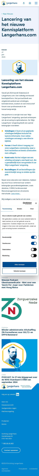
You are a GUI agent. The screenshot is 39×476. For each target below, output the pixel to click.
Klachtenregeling (8, 411)
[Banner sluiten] (36, 203)
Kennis (4, 424)
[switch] (34, 243)
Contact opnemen (11, 450)
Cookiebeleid (33, 469)
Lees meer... (15, 193)
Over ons (5, 402)
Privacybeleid (23, 469)
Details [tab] (19, 209)
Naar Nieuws (8, 14)
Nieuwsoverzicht (8, 405)
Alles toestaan (19, 264)
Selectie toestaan (20, 271)
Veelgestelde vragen (9, 408)
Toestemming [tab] (7, 209)
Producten (5, 421)
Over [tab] (32, 209)
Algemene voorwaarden (6, 470)
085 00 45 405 (8, 443)
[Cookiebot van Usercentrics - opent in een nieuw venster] (24, 203)
